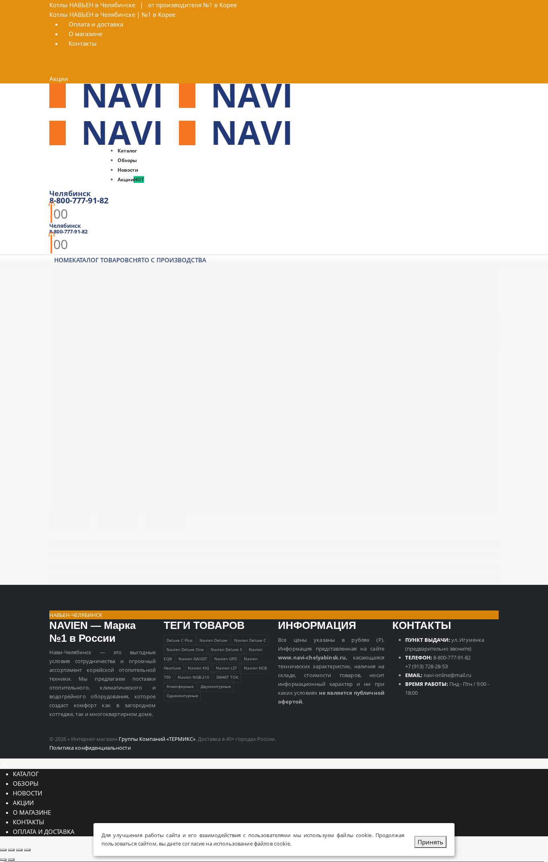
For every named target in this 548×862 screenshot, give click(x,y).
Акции (58, 79)
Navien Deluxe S (226, 649)
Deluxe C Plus (179, 640)
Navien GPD (225, 658)
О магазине (85, 34)
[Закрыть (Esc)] (27, 850)
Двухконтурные (216, 686)
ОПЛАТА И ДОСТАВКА (44, 832)
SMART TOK (227, 677)
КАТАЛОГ (26, 774)
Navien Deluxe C (250, 640)
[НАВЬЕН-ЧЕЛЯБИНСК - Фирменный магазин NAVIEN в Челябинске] (179, 95)
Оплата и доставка (96, 24)
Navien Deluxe (213, 640)
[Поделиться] (19, 850)
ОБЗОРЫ (26, 783)
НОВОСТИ (27, 793)
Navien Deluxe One (185, 649)
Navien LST (226, 668)
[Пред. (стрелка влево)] (3, 859)
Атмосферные (180, 686)
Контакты (83, 43)
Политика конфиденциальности (90, 747)
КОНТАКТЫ (28, 822)
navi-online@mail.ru (447, 675)
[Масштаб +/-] (3, 850)
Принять (430, 842)
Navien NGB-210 (193, 677)
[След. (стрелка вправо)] (11, 859)
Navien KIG (198, 668)
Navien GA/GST (193, 658)
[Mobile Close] (5, 763)
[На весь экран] (11, 850)
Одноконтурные (182, 695)
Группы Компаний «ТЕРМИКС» (157, 738)
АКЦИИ (23, 803)
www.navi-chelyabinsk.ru (312, 657)
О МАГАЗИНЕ (32, 812)
